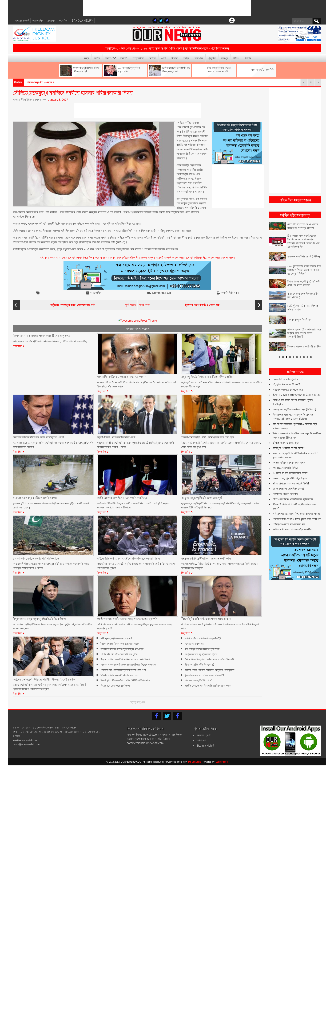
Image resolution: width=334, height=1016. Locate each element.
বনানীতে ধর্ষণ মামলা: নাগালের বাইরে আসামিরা (292, 521)
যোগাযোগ (51, 20)
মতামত (152, 58)
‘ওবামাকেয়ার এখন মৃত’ (194, 643)
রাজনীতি (123, 58)
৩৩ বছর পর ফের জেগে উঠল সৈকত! (288, 480)
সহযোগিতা (63, 20)
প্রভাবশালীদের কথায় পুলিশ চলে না (288, 370)
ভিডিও (236, 58)
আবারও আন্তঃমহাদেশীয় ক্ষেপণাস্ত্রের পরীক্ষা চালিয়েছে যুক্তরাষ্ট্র (128, 664)
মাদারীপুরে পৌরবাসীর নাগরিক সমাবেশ (288, 439)
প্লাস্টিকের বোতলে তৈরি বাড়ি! (286, 485)
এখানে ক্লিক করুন (219, 48)
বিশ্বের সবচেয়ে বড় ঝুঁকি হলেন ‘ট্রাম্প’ (201, 654)
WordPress (222, 761)
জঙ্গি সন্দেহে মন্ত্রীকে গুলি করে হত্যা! (116, 638)
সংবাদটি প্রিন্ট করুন (230, 292)
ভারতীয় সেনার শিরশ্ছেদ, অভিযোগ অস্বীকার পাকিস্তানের (209, 670)
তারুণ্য (224, 58)
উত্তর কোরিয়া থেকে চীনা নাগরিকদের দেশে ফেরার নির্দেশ (125, 659)
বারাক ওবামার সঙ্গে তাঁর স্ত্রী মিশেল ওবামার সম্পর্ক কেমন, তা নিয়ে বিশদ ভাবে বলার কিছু (50, 341)
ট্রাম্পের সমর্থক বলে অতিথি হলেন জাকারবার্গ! (204, 675)
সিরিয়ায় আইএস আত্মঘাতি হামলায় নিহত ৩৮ (119, 675)
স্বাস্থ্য (186, 58)
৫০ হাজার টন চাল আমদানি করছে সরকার (290, 464)
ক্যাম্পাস (199, 58)
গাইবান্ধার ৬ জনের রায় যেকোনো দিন (289, 515)
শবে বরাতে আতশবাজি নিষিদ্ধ (285, 459)
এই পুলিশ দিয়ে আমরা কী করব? (286, 376)
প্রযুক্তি (212, 58)
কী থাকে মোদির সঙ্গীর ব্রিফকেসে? (199, 664)
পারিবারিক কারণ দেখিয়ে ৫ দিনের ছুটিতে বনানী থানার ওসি (297, 510)
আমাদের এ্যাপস (204, 735)
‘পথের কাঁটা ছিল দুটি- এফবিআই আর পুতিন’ (119, 654)
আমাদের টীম (37, 20)
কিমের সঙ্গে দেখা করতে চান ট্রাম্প (115, 685)
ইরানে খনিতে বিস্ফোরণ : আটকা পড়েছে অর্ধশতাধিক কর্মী (209, 659)
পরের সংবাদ (179, 305)
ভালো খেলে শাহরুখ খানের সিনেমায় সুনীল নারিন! (293, 490)
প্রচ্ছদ (86, 58)
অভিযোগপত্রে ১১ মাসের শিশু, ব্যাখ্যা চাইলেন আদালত (296, 505)
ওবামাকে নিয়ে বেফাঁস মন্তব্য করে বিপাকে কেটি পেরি (123, 670)
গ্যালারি (247, 58)
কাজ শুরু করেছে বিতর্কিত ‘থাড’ (198, 680)
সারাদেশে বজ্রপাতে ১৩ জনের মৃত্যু (288, 381)
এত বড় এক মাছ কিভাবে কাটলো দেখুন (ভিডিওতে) (294, 401)
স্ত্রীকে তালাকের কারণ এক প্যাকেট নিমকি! (291, 475)
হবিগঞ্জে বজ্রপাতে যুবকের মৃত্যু (286, 434)
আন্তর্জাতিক (138, 58)
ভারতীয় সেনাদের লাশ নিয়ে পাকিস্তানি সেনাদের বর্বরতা (208, 685)
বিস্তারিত (17, 346)
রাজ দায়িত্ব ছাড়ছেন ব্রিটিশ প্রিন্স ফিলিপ (202, 648)
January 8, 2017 (58, 99)
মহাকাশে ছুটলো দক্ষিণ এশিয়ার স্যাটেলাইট (203, 638)
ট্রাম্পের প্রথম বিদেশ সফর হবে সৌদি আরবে (120, 643)
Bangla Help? (82, 20)
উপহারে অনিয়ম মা (34, 82)
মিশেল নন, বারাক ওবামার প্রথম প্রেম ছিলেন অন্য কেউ (297, 386)
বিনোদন (174, 58)
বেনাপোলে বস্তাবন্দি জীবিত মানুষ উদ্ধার (290, 469)
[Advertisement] (167, 8)
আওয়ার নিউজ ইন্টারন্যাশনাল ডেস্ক (29, 99)
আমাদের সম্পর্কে (22, 20)
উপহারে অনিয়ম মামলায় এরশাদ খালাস (289, 454)
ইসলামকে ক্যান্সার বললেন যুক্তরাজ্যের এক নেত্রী (122, 648)
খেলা (163, 58)
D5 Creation (194, 761)
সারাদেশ (109, 58)
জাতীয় (97, 58)
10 (311, 348)
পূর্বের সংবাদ (93, 305)
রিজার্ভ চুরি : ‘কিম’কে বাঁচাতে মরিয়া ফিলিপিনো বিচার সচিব (125, 680)
